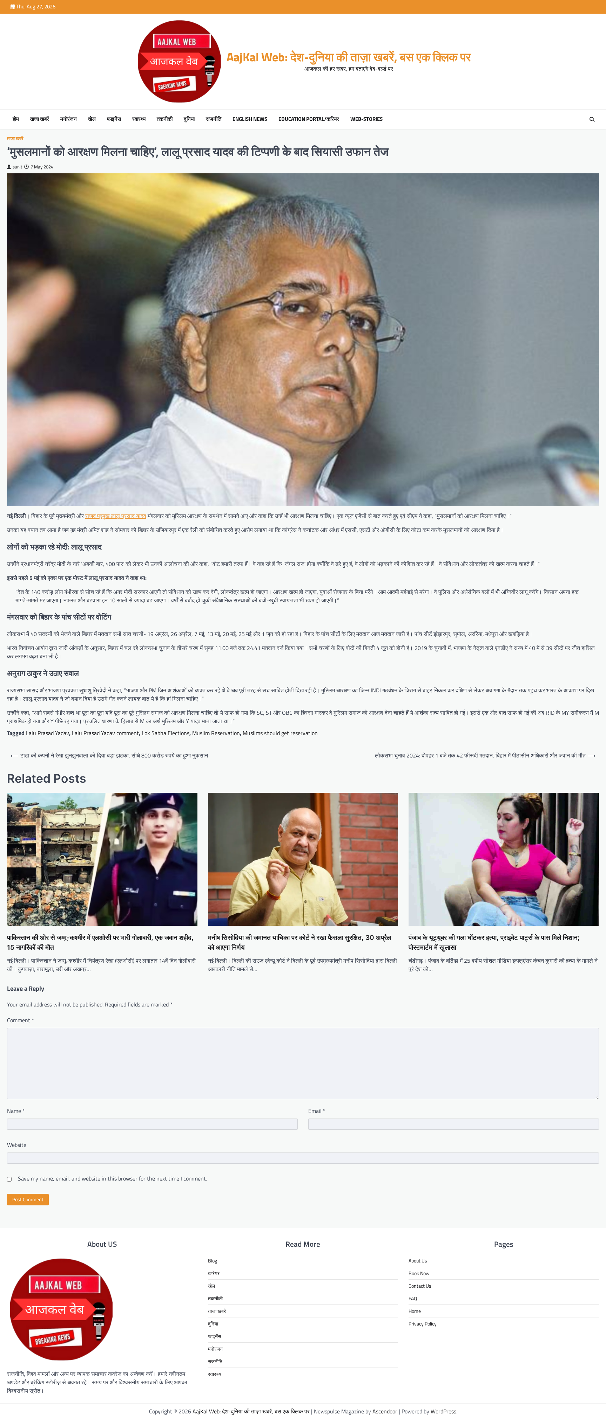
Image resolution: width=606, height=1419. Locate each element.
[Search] (592, 119)
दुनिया (189, 119)
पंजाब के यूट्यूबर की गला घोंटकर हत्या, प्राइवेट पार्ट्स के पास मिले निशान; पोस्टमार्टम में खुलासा (494, 943)
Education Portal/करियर (308, 119)
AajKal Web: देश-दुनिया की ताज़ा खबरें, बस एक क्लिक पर (349, 57)
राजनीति (213, 119)
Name (16, 1111)
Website (16, 1145)
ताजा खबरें (39, 119)
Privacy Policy (423, 1323)
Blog (212, 1260)
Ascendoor (384, 1411)
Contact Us (420, 1285)
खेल (92, 119)
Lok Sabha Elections (165, 733)
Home (415, 1311)
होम (16, 119)
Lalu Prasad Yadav (47, 733)
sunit (17, 167)
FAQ (413, 1298)
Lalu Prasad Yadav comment (105, 733)
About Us (418, 1260)
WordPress (443, 1411)
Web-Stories (366, 119)
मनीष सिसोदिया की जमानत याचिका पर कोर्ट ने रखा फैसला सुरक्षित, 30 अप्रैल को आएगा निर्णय (299, 943)
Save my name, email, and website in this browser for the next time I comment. (112, 1178)
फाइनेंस (114, 119)
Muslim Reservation (216, 733)
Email (316, 1111)
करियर (214, 1273)
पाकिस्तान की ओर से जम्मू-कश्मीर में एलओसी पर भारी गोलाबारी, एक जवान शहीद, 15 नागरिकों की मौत (100, 943)
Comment (20, 1020)
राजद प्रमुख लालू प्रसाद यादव (115, 516)
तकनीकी (165, 119)
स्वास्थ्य (139, 119)
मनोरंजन (68, 119)
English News (250, 119)
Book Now (419, 1273)
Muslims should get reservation (280, 733)
